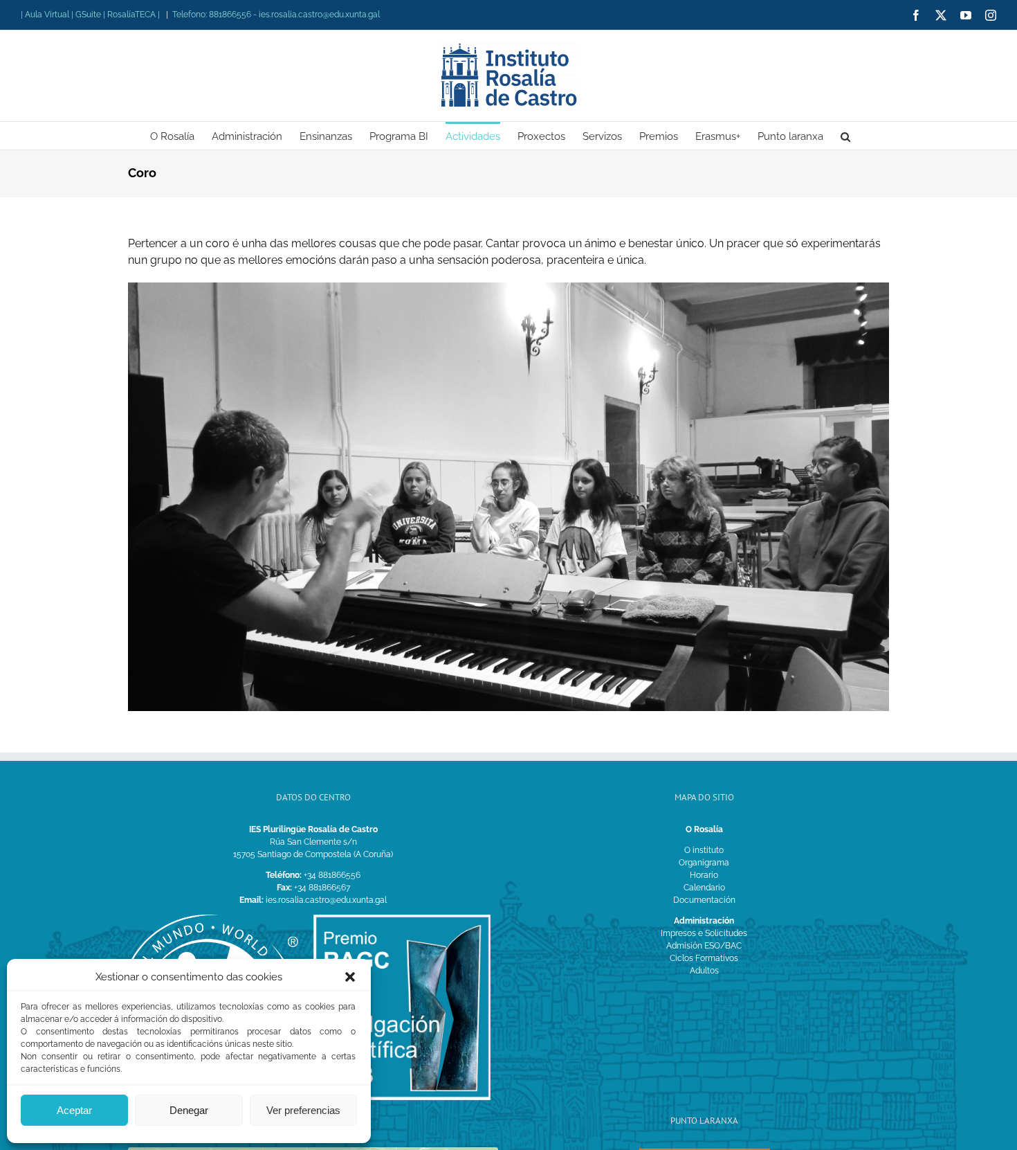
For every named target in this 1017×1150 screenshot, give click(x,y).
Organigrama (704, 863)
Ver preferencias (303, 1110)
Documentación (704, 900)
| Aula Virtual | (48, 14)
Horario (704, 875)
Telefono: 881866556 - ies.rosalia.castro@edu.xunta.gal (276, 14)
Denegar (189, 1110)
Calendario (704, 887)
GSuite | (91, 14)
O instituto (704, 850)
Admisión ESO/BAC (704, 946)
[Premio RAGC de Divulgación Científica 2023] (402, 919)
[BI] (209, 919)
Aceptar (74, 1110)
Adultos (704, 971)
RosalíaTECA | (133, 14)
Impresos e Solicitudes (704, 933)
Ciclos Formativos (704, 958)
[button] (350, 977)
